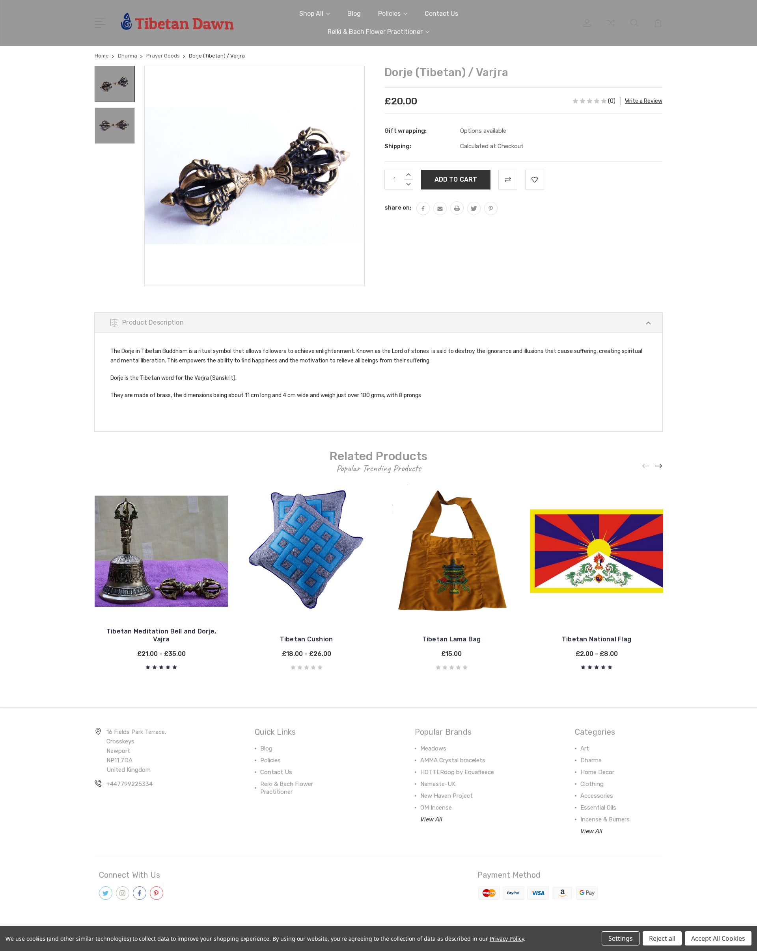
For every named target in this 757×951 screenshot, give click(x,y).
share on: (397, 207)
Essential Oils (598, 807)
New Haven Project (446, 795)
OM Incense (436, 807)
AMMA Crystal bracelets (452, 760)
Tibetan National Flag (596, 639)
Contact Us (441, 13)
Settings (620, 938)
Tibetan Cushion (306, 639)
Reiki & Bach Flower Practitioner (375, 31)
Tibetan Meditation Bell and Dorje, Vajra (161, 635)
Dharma (591, 760)
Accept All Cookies (718, 938)
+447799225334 (129, 784)
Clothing (592, 784)
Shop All (311, 13)
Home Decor (597, 772)
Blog (354, 13)
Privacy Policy (507, 938)
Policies (389, 13)
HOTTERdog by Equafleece (457, 772)
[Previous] (646, 466)
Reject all (662, 938)
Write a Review (643, 101)
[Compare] (610, 28)
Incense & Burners (605, 819)
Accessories (596, 795)
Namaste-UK (437, 784)
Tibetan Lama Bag (451, 639)
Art (584, 748)
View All (431, 819)
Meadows (433, 748)
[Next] (659, 466)
